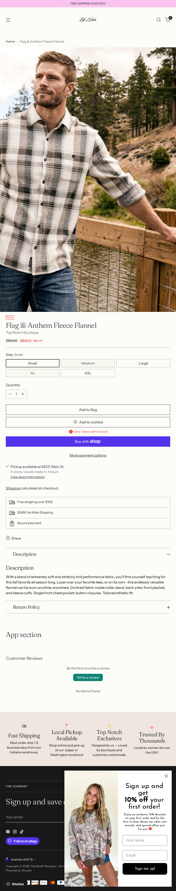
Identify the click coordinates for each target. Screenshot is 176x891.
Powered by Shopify (19, 870)
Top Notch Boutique (22, 332)
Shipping (13, 488)
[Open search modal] (158, 19)
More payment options (88, 455)
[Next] (117, 3)
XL (32, 373)
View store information (28, 477)
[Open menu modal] (8, 19)
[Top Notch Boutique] (88, 20)
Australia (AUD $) (22, 859)
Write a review (88, 677)
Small (32, 363)
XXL (88, 373)
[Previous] (59, 3)
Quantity (13, 385)
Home (10, 41)
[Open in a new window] (8, 832)
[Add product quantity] (23, 394)
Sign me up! (145, 869)
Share (16, 538)
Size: (14, 354)
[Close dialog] (166, 776)
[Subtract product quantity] (10, 394)
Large (143, 363)
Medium (88, 363)
